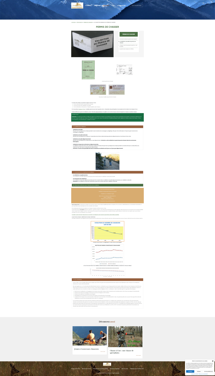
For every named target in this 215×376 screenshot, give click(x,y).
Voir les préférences (208, 371)
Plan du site (125, 368)
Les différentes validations (80, 126)
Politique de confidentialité (203, 373)
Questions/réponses (136, 5)
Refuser (199, 371)
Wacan (117, 373)
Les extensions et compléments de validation (84, 172)
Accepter (190, 371)
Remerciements (86, 368)
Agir (113, 5)
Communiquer (121, 5)
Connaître (88, 5)
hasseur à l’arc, (82, 109)
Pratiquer (106, 5)
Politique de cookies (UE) (137, 368)
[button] (212, 361)
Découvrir (97, 5)
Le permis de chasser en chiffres (127, 49)
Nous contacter (75, 368)
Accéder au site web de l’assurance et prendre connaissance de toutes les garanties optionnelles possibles (95, 214)
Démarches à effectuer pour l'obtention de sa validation (86, 185)
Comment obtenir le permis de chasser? (128, 39)
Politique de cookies (194, 373)
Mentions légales (115, 368)
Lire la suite (103, 351)
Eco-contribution (78, 279)
